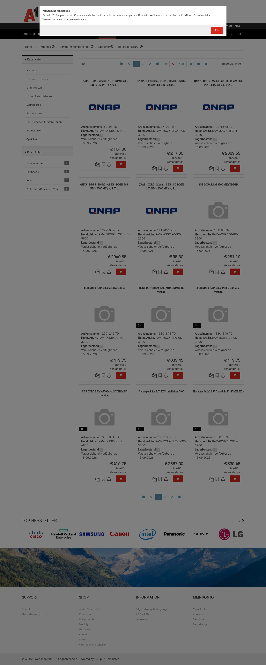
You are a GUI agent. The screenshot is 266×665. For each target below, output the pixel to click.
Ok (217, 30)
